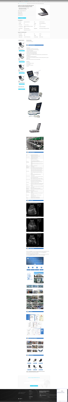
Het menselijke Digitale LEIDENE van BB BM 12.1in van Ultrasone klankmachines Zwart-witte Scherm (21, 72)
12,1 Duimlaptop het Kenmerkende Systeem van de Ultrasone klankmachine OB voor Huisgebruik (21, 49)
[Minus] (66, 389)
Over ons (32, 1)
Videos (29, 1)
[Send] (66, 401)
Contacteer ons (36, 1)
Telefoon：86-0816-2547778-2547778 (22, 392)
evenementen (40, 1)
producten (21, 3)
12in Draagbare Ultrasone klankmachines (32, 371)
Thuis (23, 1)
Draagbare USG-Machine (24, 3)
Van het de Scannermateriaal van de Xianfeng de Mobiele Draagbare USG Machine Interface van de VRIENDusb (21, 83)
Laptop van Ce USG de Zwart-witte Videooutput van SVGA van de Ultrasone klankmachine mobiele (21, 61)
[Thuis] (20, 1)
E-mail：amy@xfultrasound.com (21, 393)
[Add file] (57, 401)
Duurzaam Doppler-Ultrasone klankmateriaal (41, 371)
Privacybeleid (20, 401)
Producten (26, 1)
